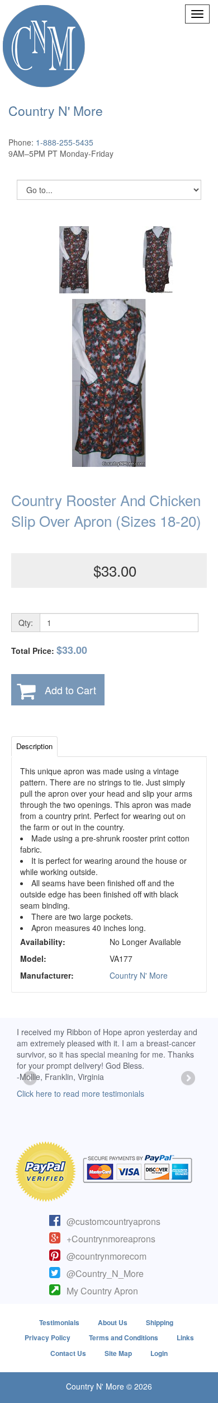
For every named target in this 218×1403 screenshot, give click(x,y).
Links (185, 1337)
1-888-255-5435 (64, 142)
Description (34, 746)
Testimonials (59, 1322)
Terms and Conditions (123, 1337)
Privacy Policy (47, 1337)
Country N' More (139, 975)
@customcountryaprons (113, 1221)
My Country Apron (102, 1290)
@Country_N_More (105, 1273)
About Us (112, 1322)
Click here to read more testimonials (80, 1093)
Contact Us (68, 1353)
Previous (30, 1078)
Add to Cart (70, 689)
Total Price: (49, 650)
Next (187, 1078)
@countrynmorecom (106, 1256)
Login (159, 1353)
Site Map (118, 1353)
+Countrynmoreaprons (111, 1238)
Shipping (159, 1322)
